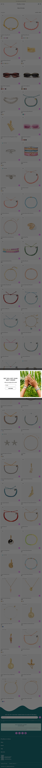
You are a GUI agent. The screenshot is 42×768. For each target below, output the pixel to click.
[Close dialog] (40, 372)
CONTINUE (10, 388)
